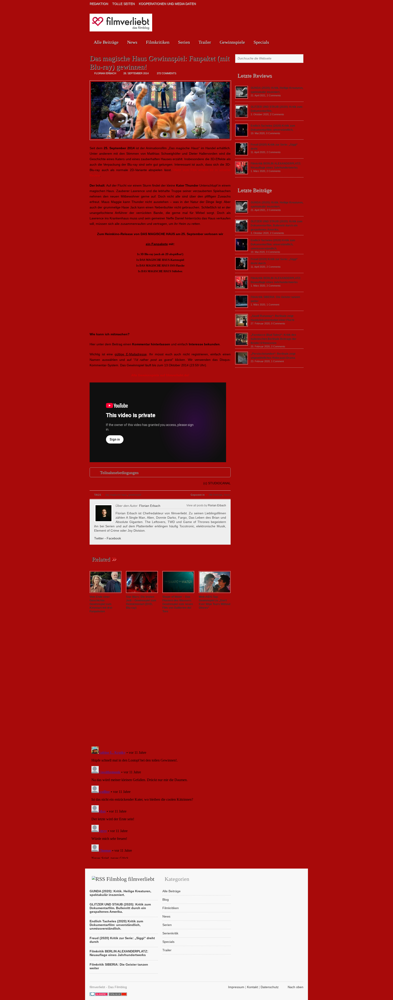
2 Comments (274, 95)
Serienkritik (170, 933)
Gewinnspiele (232, 42)
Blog (165, 899)
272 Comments (166, 73)
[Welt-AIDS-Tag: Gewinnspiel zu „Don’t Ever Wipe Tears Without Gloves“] (215, 593)
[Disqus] (160, 681)
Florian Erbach (217, 505)
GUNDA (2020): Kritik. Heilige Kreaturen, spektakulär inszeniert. (120, 893)
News (132, 42)
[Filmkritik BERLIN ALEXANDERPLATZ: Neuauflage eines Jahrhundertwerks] (241, 173)
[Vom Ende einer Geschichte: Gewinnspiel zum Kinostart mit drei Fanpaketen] (105, 593)
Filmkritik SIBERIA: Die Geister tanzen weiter (119, 966)
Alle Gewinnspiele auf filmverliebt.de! (160, 375)
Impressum (236, 987)
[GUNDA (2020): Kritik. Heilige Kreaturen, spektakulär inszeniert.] (241, 97)
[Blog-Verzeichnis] (99, 995)
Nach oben (295, 987)
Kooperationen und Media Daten (167, 3)
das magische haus (116, 494)
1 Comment (273, 304)
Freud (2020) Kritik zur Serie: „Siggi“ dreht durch (122, 940)
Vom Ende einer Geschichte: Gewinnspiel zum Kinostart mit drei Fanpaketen (101, 604)
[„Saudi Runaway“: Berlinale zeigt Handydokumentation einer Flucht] (241, 325)
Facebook (114, 538)
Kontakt (252, 987)
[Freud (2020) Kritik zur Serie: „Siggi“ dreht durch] (241, 154)
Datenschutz (270, 987)
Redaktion (99, 3)
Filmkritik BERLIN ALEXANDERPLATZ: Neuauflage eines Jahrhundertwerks (119, 953)
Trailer (205, 42)
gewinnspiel (134, 494)
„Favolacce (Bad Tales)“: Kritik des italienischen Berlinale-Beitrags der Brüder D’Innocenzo (273, 339)
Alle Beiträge (106, 42)
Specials (261, 42)
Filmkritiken (157, 42)
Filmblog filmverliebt (130, 879)
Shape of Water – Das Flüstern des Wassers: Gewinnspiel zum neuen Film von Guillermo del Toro (177, 604)
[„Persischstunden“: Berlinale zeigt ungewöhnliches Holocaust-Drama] (241, 363)
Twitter (99, 538)
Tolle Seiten (123, 3)
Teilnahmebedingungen (119, 472)
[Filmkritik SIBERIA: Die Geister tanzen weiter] (241, 306)
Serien (184, 42)
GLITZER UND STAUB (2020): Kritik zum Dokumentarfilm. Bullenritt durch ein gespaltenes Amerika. (276, 225)
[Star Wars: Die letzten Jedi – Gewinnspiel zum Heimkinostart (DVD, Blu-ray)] (142, 593)
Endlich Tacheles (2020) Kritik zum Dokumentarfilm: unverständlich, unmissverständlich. (273, 244)
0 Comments (273, 133)
